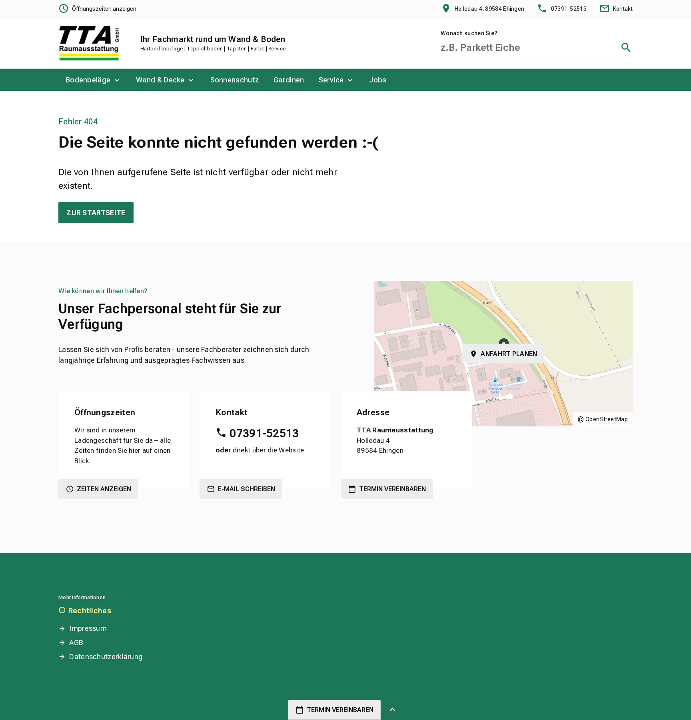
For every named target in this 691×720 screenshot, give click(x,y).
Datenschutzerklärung (105, 656)
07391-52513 (264, 433)
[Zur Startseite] (89, 43)
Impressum (88, 628)
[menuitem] (93, 80)
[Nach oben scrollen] (392, 710)
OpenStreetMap (606, 419)
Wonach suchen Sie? (469, 33)
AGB (76, 642)
